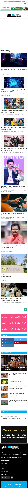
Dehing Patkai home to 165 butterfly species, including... (17, 394)
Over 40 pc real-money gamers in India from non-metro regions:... (12, 214)
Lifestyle (3, 468)
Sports (2, 466)
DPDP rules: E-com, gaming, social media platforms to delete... (13, 90)
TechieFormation (17, 484)
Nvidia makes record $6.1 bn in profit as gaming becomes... (13, 275)
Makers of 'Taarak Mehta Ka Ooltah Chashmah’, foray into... (11, 247)
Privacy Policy (19, 486)
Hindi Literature (4, 463)
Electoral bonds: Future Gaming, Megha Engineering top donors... (13, 187)
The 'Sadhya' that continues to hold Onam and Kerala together (16, 381)
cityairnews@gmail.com (6, 418)
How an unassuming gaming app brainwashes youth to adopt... (11, 299)
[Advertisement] (14, 33)
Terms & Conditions (9, 486)
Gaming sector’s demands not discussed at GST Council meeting (14, 111)
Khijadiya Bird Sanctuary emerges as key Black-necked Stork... (18, 401)
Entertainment (4, 471)
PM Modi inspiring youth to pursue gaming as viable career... (14, 149)
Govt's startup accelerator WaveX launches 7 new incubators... (14, 70)
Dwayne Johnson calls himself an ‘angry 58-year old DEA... (17, 374)
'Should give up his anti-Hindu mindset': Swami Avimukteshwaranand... (17, 387)
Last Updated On (13, 1)
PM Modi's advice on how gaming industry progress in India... (13, 128)
